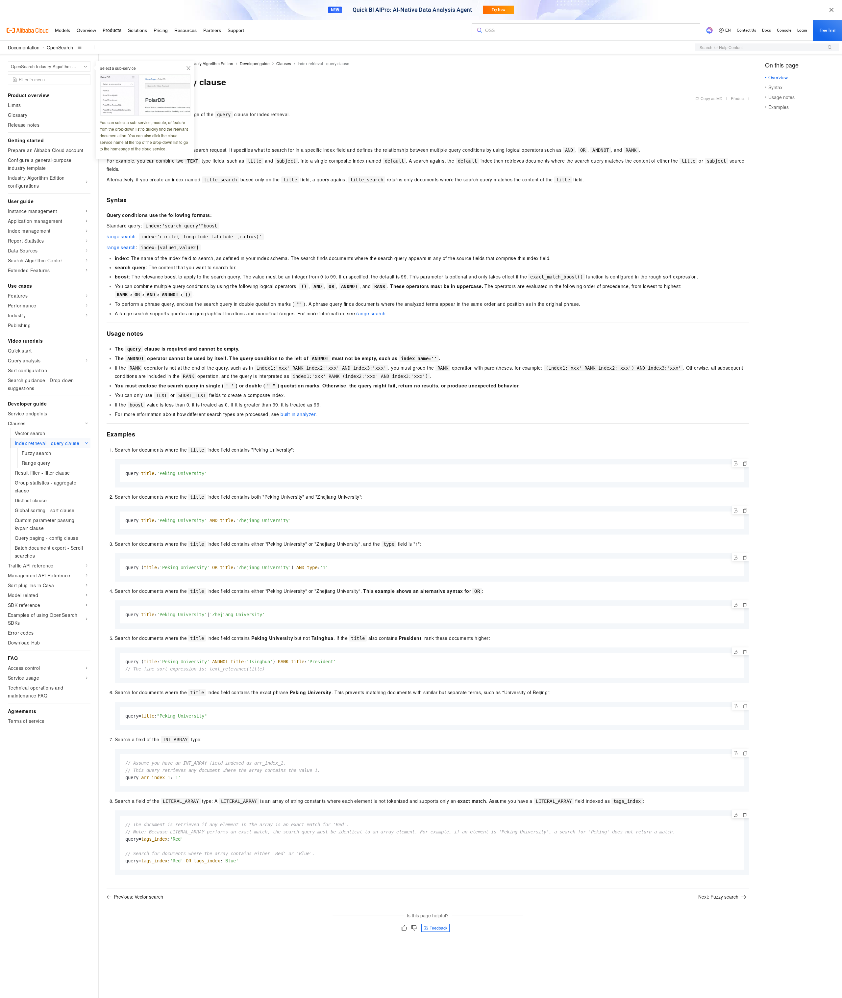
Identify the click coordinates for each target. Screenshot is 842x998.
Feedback (438, 928)
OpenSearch (60, 47)
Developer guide (255, 63)
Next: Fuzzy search (718, 896)
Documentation (23, 47)
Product (738, 98)
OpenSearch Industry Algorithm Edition (198, 63)
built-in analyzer (298, 414)
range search (121, 236)
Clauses (283, 63)
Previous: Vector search (138, 896)
